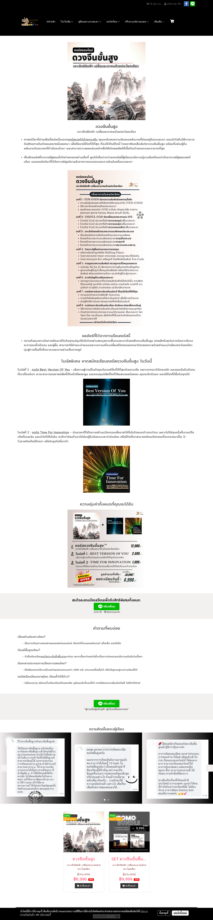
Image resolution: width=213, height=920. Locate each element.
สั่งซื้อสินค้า (85, 885)
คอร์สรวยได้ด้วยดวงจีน (82, 139)
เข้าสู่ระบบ (155, 3)
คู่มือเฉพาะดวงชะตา (88, 21)
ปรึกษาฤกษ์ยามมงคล (136, 21)
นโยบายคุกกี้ (45, 914)
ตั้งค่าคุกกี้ (163, 913)
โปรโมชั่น (66, 21)
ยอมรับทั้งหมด (180, 913)
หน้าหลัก (51, 21)
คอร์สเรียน (112, 21)
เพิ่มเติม (158, 21)
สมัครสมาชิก (173, 3)
